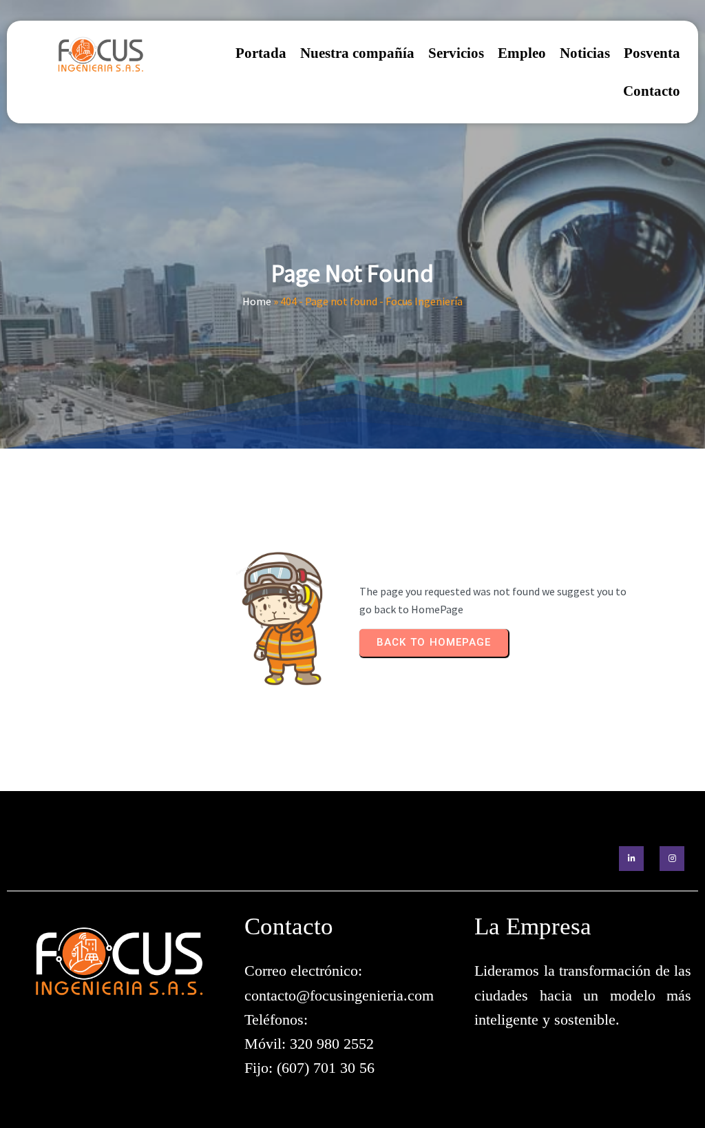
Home (256, 301)
